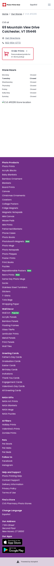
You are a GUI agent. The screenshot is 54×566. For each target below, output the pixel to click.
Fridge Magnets (10, 208)
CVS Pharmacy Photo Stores (16, 503)
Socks (5, 283)
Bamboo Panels (10, 321)
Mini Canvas (8, 216)
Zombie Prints (9, 432)
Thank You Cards (10, 377)
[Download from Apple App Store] (12, 542)
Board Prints (8, 187)
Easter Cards (8, 365)
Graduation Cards (11, 361)
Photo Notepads (10, 249)
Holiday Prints (9, 424)
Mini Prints (7, 224)
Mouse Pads (8, 220)
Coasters (7, 199)
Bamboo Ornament (12, 178)
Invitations (7, 373)
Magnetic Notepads (12, 212)
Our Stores (16, 14)
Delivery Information (12, 484)
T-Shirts (6, 295)
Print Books (8, 262)
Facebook (7, 460)
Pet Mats (6, 447)
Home (5, 14)
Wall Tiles (7, 346)
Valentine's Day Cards (13, 386)
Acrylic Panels (9, 317)
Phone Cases (8, 233)
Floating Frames (10, 325)
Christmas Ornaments (13, 195)
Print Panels (8, 342)
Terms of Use (9, 492)
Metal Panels (8, 337)
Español (33, 4)
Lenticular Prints (10, 333)
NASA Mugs (8, 409)
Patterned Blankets (12, 228)
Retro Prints (8, 274)
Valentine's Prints (11, 428)
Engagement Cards (12, 382)
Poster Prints (8, 258)
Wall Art (6, 312)
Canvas (6, 191)
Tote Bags (7, 299)
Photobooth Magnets (13, 241)
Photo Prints (8, 166)
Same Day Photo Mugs (13, 278)
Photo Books (8, 237)
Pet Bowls (7, 443)
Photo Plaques (9, 253)
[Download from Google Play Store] (13, 549)
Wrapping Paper (10, 303)
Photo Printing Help (12, 475)
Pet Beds (6, 452)
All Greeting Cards (11, 390)
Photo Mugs (8, 245)
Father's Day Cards (12, 357)
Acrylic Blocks (9, 170)
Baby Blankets (9, 174)
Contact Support (11, 480)
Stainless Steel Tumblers (14, 287)
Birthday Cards (9, 369)
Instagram (7, 465)
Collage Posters (10, 203)
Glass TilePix (8, 329)
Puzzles (6, 266)
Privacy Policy (9, 488)
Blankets (6, 182)
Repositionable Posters (14, 270)
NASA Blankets (9, 405)
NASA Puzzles (9, 413)
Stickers (6, 291)
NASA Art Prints (10, 401)
